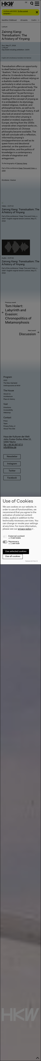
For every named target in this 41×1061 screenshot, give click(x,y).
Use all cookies (12, 556)
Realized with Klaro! (31, 561)
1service (14, 543)
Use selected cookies (16, 551)
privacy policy (24, 529)
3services (14, 538)
